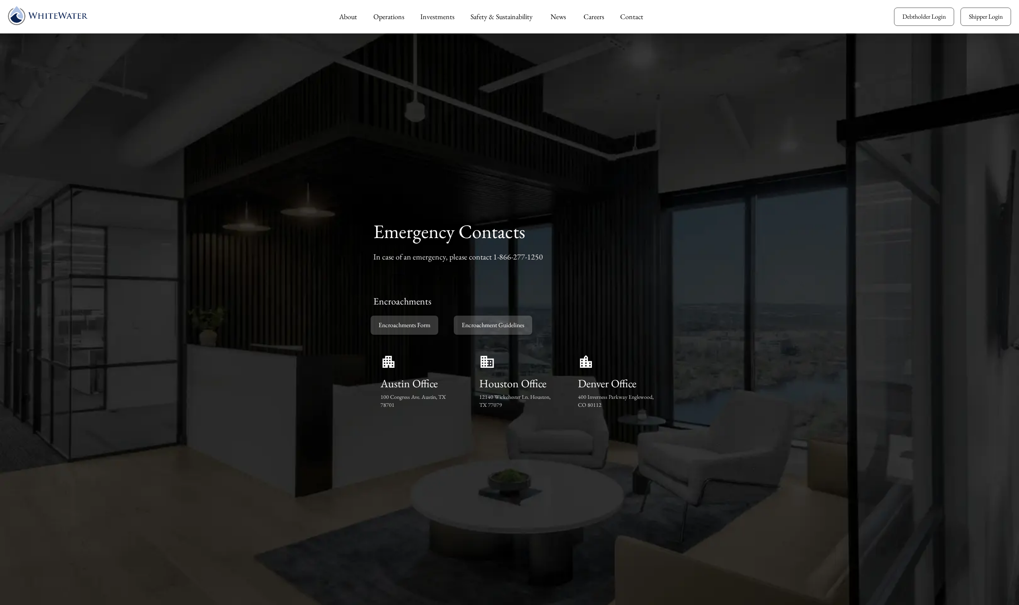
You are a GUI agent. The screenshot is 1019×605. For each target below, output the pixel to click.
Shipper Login (986, 16)
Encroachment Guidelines (493, 325)
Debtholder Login (924, 16)
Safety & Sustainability (501, 16)
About (348, 16)
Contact (631, 16)
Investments (437, 16)
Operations (388, 16)
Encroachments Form (404, 325)
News (558, 16)
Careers (594, 16)
